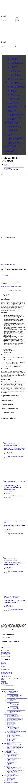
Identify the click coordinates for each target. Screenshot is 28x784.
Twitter (8, 286)
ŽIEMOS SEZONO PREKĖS (12, 153)
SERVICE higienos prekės (14, 118)
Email (20, 286)
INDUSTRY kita (12, 145)
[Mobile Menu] (2, 2)
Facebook (3, 286)
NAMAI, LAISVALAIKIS (11, 122)
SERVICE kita (11, 119)
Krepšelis (3, 685)
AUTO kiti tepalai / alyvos (14, 69)
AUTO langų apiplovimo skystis (15, 79)
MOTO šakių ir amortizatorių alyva (16, 86)
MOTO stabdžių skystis (13, 89)
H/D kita (10, 134)
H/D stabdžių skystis (13, 129)
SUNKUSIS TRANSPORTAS (12, 123)
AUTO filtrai (11, 70)
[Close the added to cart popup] (13, 685)
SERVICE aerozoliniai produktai (16, 114)
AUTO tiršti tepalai (12, 66)
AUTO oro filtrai (15, 74)
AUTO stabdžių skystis (13, 62)
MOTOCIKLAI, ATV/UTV (12, 82)
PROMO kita (11, 150)
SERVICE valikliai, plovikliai (15, 115)
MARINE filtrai (12, 110)
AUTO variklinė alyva (13, 58)
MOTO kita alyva (12, 90)
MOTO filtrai (11, 94)
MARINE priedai (12, 109)
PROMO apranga (12, 147)
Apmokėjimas (9, 685)
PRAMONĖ (8, 135)
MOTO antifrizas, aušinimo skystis (16, 87)
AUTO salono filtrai (16, 75)
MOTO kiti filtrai (15, 98)
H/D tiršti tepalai (12, 133)
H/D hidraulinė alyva (13, 130)
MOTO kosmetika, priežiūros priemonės (16, 731)
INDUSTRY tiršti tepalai (14, 142)
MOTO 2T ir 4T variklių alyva (15, 83)
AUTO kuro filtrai (15, 73)
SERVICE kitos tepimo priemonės (16, 117)
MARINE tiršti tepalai (13, 107)
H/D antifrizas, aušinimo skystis (15, 127)
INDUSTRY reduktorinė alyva (15, 137)
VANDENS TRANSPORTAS (12, 102)
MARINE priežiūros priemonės (15, 111)
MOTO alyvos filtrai (16, 95)
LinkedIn (12, 286)
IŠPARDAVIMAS (9, 151)
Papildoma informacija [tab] (9, 295)
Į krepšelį (4, 283)
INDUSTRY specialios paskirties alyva (16, 770)
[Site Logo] (13, 12)
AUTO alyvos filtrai (16, 71)
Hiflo (12, 412)
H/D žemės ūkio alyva (13, 131)
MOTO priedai (11, 93)
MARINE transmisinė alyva (14, 105)
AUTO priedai (11, 67)
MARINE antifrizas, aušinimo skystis (17, 106)
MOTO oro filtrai (15, 97)
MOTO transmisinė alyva (14, 85)
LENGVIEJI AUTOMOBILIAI (13, 57)
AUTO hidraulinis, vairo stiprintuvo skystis (17, 698)
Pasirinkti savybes (8, 454)
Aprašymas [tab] (7, 294)
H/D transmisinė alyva (13, 126)
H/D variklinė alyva (12, 125)
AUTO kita (11, 81)
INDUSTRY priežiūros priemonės (16, 143)
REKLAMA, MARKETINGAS (13, 146)
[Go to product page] (15, 432)
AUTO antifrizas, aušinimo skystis (16, 61)
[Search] (17, 19)
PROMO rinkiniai (12, 149)
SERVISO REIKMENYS (11, 113)
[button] (3, 16)
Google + (17, 286)
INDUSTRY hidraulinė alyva (15, 138)
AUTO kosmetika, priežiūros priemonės (16, 710)
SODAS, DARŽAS (10, 121)
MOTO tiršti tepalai (12, 91)
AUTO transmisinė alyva (14, 59)
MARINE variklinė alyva (14, 103)
